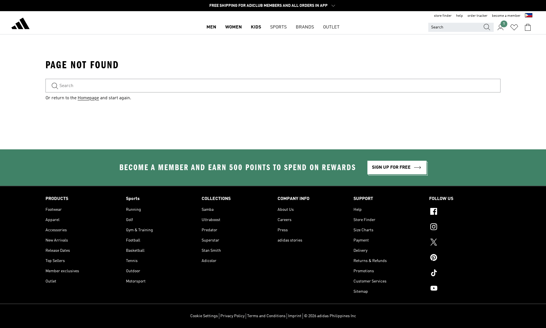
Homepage (88, 98)
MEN (211, 27)
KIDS (256, 27)
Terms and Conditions (266, 316)
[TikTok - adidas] (464, 273)
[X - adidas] (464, 243)
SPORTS (278, 27)
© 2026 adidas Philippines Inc (330, 316)
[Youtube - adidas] (464, 289)
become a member (506, 16)
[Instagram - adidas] (464, 227)
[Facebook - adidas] (464, 212)
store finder (443, 16)
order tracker (477, 16)
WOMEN (233, 27)
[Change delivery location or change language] (529, 15)
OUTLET (331, 27)
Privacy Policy (232, 316)
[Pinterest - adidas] (464, 258)
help (459, 16)
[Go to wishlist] (514, 27)
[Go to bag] (528, 27)
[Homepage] (20, 24)
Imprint (294, 316)
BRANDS (305, 27)
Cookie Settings (204, 316)
